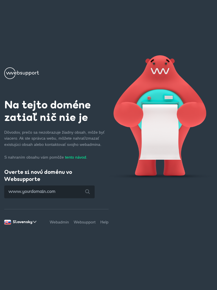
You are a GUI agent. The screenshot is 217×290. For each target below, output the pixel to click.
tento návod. (76, 157)
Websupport (85, 222)
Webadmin (59, 222)
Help (104, 222)
